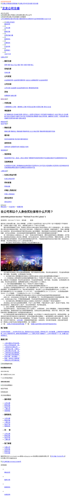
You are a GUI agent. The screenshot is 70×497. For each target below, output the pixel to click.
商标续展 (20, 131)
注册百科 (30, 19)
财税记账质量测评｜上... (24, 333)
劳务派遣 (7, 186)
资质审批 (4, 150)
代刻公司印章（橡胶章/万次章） (48, 116)
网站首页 (4, 207)
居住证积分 (8, 202)
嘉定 (19, 65)
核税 (16, 118)
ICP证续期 (48, 165)
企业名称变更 (43, 80)
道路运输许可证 (52, 158)
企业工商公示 (59, 114)
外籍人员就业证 (9, 194)
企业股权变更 (8, 80)
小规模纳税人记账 (10, 107)
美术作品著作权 (9, 139)
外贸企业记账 (31, 107)
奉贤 (9, 65)
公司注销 (7, 88)
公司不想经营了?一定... (54, 333)
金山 (12, 65)
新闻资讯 (24, 19)
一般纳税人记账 (21, 107)
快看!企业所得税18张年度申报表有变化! (44, 324)
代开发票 (44, 114)
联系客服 (14, 3)
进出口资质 (24, 158)
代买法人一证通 (28, 114)
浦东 (25, 65)
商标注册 (7, 131)
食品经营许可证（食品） (12, 158)
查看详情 (20, 207)
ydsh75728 (47, 19)
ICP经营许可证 (9, 165)
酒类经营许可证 (62, 158)
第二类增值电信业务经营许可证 (24, 165)
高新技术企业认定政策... (32, 331)
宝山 (15, 65)
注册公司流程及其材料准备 (15, 324)
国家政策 (7, 426)
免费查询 (7, 95)
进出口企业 (47, 107)
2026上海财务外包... (9, 333)
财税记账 (9, 19)
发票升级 (12, 118)
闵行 (22, 65)
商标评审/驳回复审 (46, 131)
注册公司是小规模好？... (39, 333)
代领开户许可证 (20, 116)
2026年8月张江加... (19, 331)
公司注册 (4, 19)
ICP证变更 (54, 165)
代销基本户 (50, 114)
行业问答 (36, 19)
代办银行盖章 (17, 114)
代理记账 (7, 449)
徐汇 (32, 65)
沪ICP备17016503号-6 (58, 456)
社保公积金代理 (9, 178)
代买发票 (62, 116)
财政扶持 (4, 121)
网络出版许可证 (17, 167)
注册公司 (4, 57)
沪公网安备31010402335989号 (11, 461)
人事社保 (4, 171)
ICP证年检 (61, 165)
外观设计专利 (24, 147)
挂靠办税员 (22, 118)
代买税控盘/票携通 (32, 116)
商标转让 (13, 131)
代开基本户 (36, 114)
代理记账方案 (16, 19)
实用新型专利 (15, 147)
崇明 (5, 65)
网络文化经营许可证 (28, 167)
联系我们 (41, 19)
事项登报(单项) (33, 88)
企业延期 (13, 88)
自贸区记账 (39, 107)
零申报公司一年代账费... (48, 331)
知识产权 (4, 123)
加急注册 (13, 95)
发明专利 (7, 147)
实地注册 (7, 72)
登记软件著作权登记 (21, 139)
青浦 (28, 65)
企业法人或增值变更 (32, 80)
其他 (53, 131)
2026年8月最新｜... (7, 331)
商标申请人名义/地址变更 (31, 131)
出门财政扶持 (8, 114)
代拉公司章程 (10, 116)
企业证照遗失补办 (22, 88)
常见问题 (35, 3)
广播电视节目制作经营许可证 (37, 158)
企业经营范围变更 (19, 80)
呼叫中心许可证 (39, 165)
